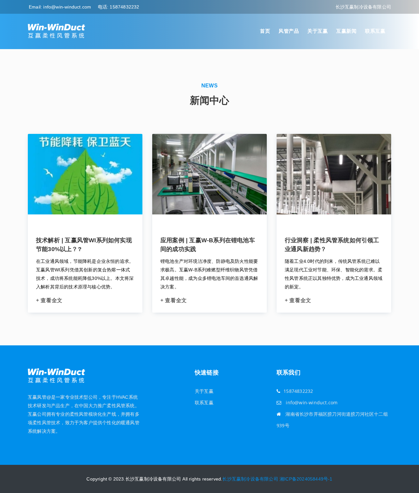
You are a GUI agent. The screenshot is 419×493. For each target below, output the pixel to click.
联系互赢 (375, 31)
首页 (265, 31)
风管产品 (289, 31)
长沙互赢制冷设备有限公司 (250, 479)
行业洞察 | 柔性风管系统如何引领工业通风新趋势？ (332, 244)
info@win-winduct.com (67, 6)
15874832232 (124, 6)
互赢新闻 (346, 31)
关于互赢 (317, 31)
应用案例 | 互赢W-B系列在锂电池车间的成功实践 (207, 244)
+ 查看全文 (49, 300)
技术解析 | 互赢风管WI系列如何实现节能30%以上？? (84, 244)
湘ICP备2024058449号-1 (306, 479)
